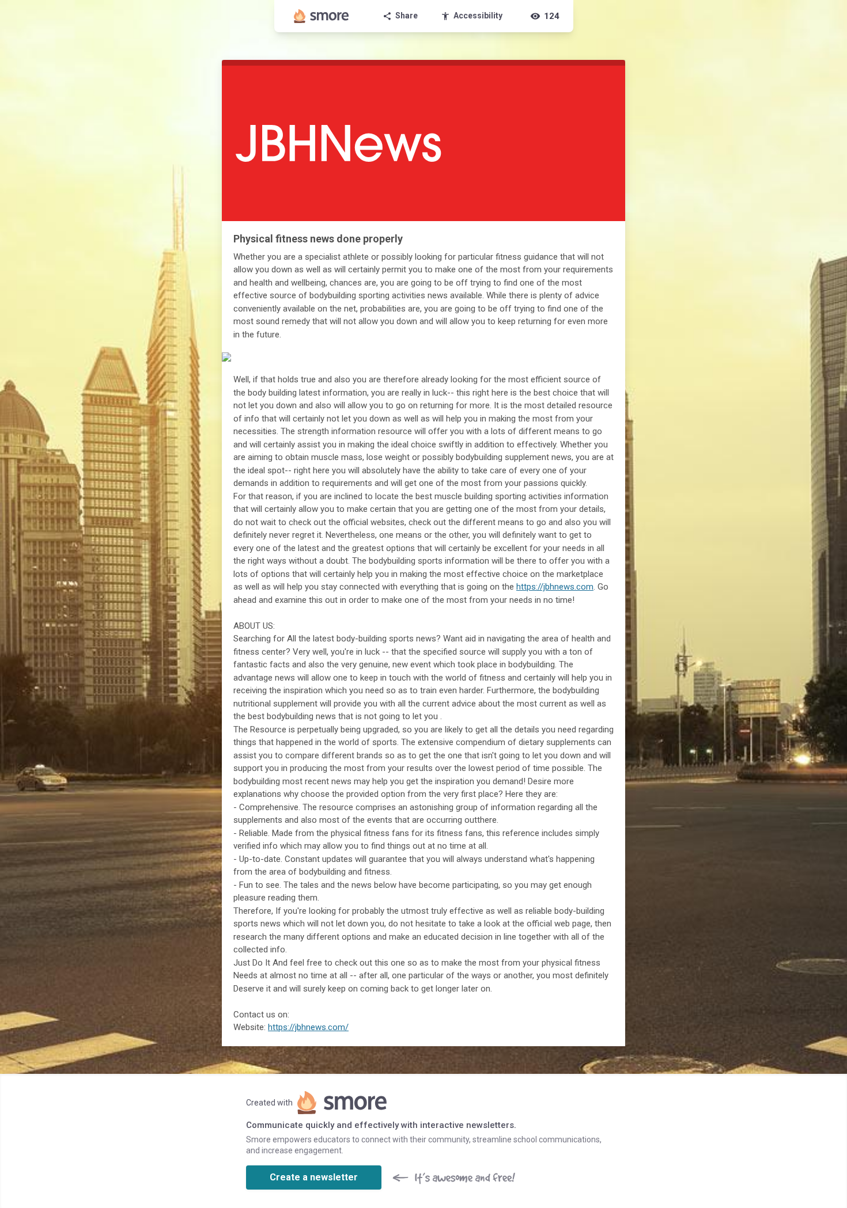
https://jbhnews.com (554, 587)
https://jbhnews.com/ (308, 1027)
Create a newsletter (314, 1177)
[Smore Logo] (321, 16)
